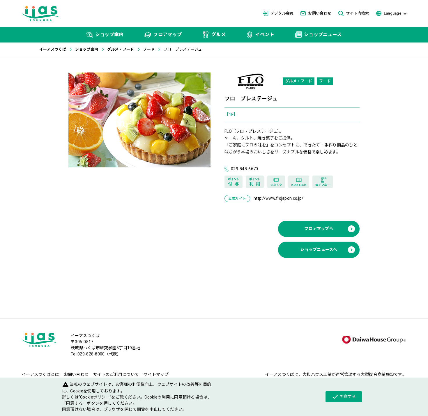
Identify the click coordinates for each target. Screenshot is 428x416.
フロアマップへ (318, 228)
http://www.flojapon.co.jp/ (278, 198)
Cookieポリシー (95, 397)
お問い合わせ (319, 13)
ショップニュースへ (318, 249)
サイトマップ (156, 374)
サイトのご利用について (116, 374)
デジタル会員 (282, 13)
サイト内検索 (357, 13)
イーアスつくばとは (40, 374)
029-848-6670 (244, 169)
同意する (344, 396)
